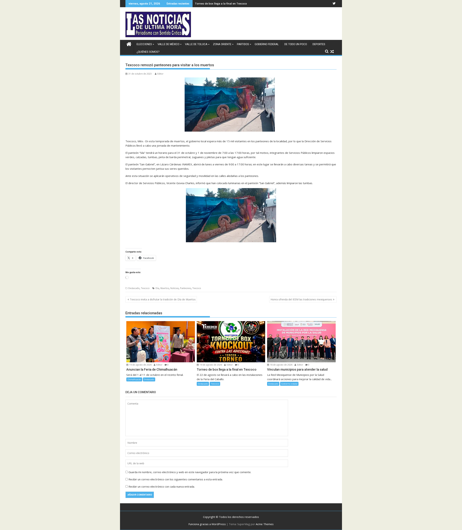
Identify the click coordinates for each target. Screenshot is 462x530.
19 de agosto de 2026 (140, 364)
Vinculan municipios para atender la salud (221, 3)
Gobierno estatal (289, 383)
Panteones (185, 288)
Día (157, 288)
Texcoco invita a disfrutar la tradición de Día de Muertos (163, 299)
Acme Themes (265, 524)
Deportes (319, 44)
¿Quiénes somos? (148, 51)
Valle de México (168, 44)
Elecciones (144, 44)
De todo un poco (295, 44)
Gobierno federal (267, 44)
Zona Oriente (222, 44)
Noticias (174, 288)
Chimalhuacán (134, 379)
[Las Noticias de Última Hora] (129, 43)
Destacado (134, 288)
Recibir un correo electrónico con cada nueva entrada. (161, 486)
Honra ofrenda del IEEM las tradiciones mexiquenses (301, 299)
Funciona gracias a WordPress (207, 524)
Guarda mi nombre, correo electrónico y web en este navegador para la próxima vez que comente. (189, 472)
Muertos (164, 288)
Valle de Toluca (196, 44)
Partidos (243, 44)
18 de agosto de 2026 (280, 364)
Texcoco (145, 288)
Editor (160, 73)
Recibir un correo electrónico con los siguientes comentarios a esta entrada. (175, 479)
